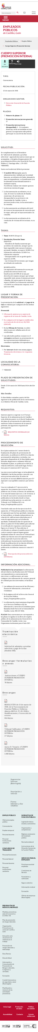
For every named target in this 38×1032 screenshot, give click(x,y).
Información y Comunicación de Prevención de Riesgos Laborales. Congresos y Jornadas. (8, 966)
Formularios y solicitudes (26, 877)
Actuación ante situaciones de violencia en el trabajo (7, 938)
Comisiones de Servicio (26, 871)
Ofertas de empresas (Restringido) (28, 896)
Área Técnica (6, 954)
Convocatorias (7, 826)
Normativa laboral (27, 842)
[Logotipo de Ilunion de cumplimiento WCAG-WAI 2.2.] (29, 1028)
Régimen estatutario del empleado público (28, 836)
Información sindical (28, 887)
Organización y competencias (26, 829)
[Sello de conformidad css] (6, 1027)
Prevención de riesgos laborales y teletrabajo (8, 947)
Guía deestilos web (31, 1015)
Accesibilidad (7, 1014)
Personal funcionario (9, 855)
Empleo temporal (8, 830)
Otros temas (34, 12)
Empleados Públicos (11, 41)
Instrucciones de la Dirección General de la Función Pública (28, 848)
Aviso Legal (7, 1007)
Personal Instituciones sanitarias (6, 841)
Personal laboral (7, 859)
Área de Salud (7, 958)
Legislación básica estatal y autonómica (28, 822)
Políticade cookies (31, 1007)
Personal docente (8, 834)
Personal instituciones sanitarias (6, 869)
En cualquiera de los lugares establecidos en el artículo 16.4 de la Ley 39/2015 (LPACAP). (19, 322)
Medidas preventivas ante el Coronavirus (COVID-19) (9, 914)
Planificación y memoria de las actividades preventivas (7, 990)
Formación (25, 891)
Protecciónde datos (19, 1007)
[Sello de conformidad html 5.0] (16, 1027)
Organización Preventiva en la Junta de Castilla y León (8, 928)
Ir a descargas (5, 65)
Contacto (19, 1014)
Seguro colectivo (26, 883)
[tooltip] (24, 12)
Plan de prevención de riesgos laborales (9, 921)
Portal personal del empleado (27, 865)
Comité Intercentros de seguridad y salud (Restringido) (9, 982)
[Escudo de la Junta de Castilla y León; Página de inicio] (6, 9)
